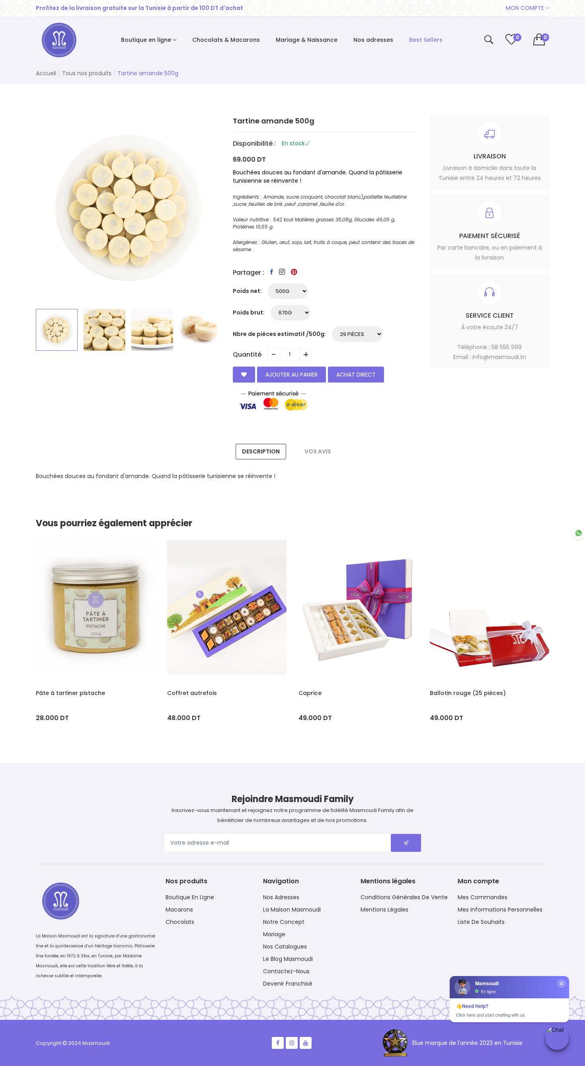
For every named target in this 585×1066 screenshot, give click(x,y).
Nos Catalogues (285, 947)
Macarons (179, 910)
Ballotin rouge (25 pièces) (336, 693)
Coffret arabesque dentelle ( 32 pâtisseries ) (477, 697)
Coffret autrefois (61, 693)
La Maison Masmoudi (292, 910)
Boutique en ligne (190, 897)
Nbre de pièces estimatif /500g (278, 334)
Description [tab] (261, 451)
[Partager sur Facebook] (271, 271)
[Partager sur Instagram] (282, 271)
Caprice (178, 693)
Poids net (246, 291)
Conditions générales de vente (404, 897)
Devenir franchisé (287, 984)
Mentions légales (384, 910)
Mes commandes (482, 897)
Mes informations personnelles (500, 910)
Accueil (46, 73)
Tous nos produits (86, 73)
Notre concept (283, 922)
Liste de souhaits (481, 922)
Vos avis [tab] (317, 451)
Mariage (274, 934)
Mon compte (526, 8)
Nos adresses (281, 897)
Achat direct (356, 375)
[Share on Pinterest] (294, 271)
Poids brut (248, 312)
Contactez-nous (286, 971)
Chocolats (180, 922)
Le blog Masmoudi (288, 959)
